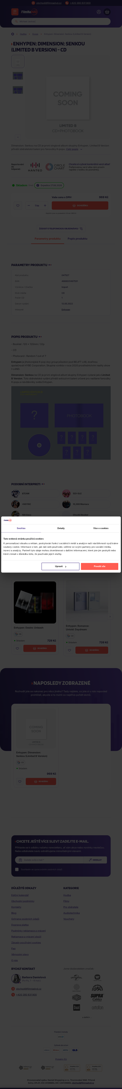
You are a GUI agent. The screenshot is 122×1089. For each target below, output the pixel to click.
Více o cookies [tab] (100, 528)
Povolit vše (99, 566)
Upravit (59, 566)
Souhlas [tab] (21, 528)
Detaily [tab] (61, 528)
